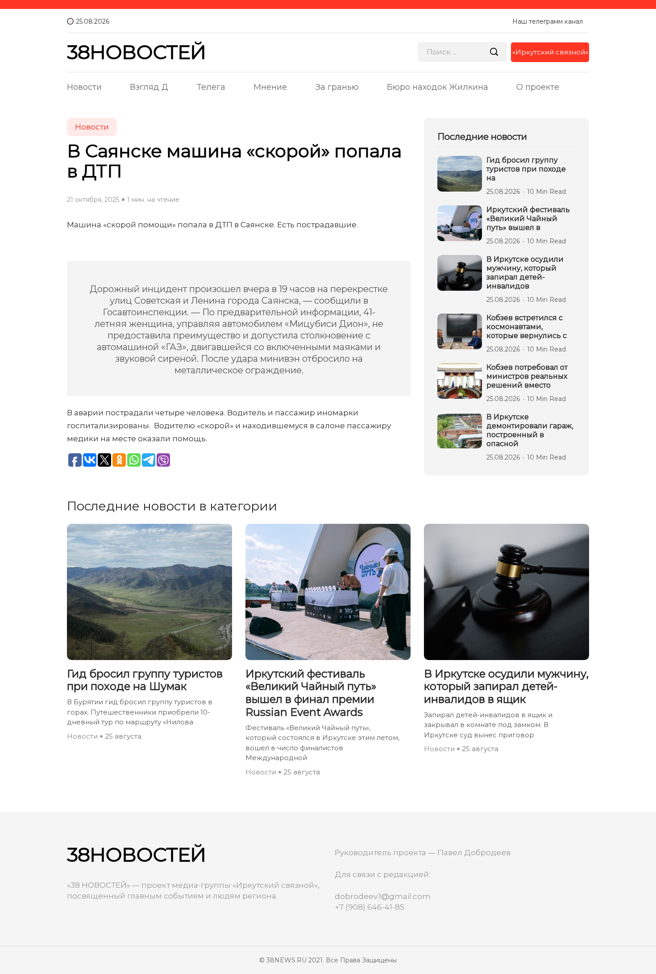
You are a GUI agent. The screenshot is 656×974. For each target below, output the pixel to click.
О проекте (537, 87)
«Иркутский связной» (550, 52)
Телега (211, 87)
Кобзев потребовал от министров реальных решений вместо (527, 376)
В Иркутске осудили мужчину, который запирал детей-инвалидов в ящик (506, 687)
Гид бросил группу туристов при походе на (526, 169)
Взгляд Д (149, 87)
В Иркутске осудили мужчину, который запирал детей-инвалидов (525, 272)
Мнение (270, 87)
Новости (84, 87)
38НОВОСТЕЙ (136, 52)
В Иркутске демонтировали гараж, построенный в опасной (529, 430)
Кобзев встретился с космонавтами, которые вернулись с (526, 327)
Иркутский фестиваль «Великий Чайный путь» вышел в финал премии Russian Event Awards (310, 693)
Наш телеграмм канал (547, 21)
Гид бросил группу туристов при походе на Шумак (145, 680)
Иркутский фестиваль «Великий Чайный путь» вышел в (528, 218)
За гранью (337, 87)
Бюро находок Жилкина (437, 87)
